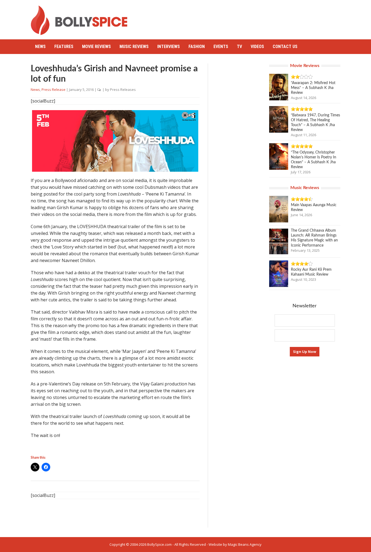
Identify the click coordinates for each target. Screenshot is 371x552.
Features (63, 46)
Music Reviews (134, 46)
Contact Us (285, 46)
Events (220, 46)
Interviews (168, 46)
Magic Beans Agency (245, 544)
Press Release (53, 89)
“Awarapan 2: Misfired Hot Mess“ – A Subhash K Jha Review (313, 88)
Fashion (196, 46)
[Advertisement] (241, 17)
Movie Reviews (96, 46)
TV (239, 46)
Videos (257, 46)
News (40, 46)
